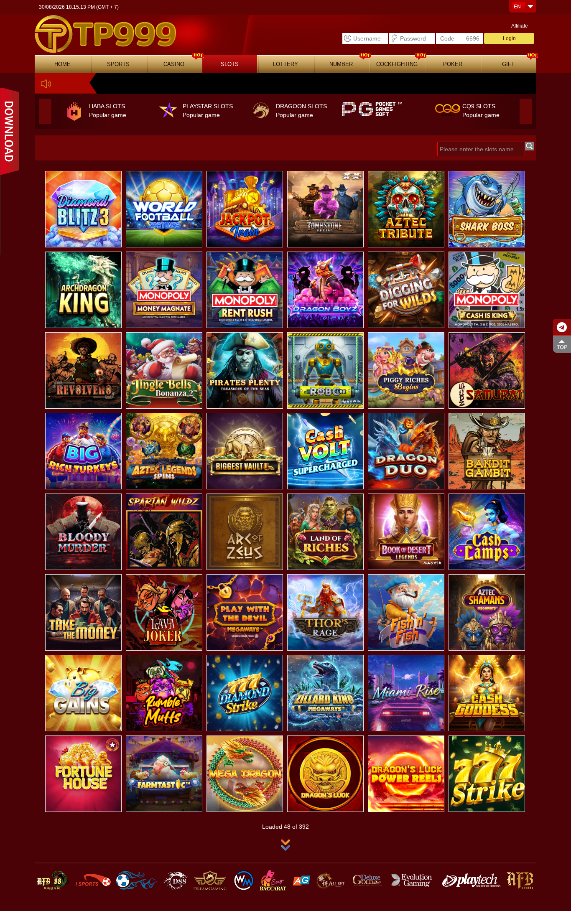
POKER (452, 64)
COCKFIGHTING (397, 64)
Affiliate (519, 26)
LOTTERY (285, 64)
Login (509, 38)
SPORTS (118, 64)
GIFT (508, 64)
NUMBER (341, 64)
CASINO (173, 64)
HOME (62, 64)
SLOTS (230, 64)
